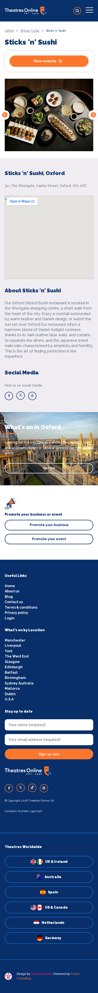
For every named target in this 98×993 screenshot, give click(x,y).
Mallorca (12, 688)
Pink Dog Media (41, 974)
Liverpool (13, 645)
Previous (5, 115)
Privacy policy (16, 613)
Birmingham (15, 678)
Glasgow (12, 662)
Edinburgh (14, 667)
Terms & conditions (21, 607)
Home (10, 586)
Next (93, 115)
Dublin (10, 694)
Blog (9, 597)
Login (10, 618)
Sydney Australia (19, 683)
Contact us (14, 602)
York (8, 651)
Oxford (9, 30)
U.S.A (9, 699)
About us (12, 591)
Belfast (11, 672)
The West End (17, 656)
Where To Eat (29, 30)
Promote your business (49, 525)
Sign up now (49, 754)
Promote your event (49, 539)
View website (45, 61)
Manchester (15, 640)
